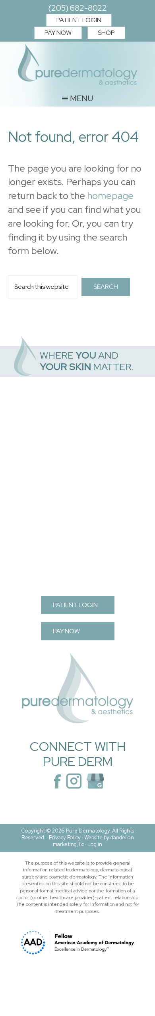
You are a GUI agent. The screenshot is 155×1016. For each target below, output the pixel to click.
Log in (94, 844)
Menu (81, 98)
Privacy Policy (65, 837)
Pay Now (58, 33)
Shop (106, 33)
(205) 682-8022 (77, 8)
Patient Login (78, 20)
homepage (110, 195)
